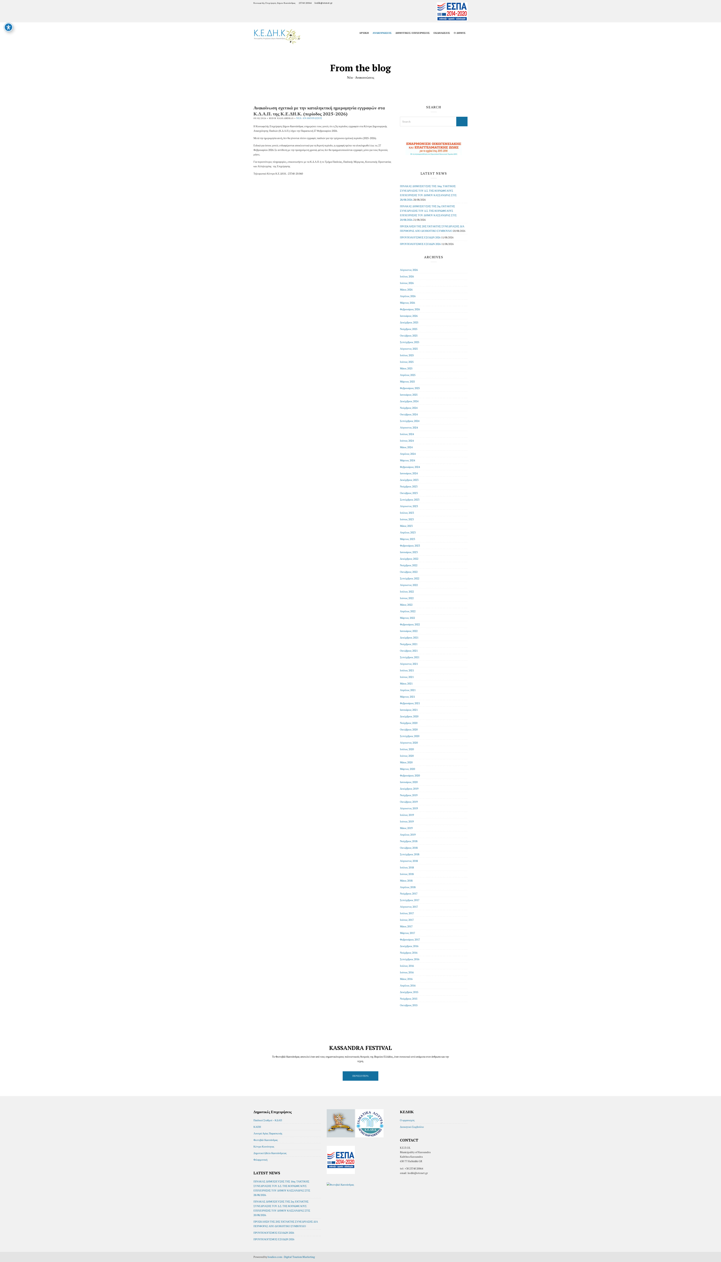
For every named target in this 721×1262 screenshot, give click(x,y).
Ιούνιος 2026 (407, 283)
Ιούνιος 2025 (407, 362)
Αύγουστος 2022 (409, 585)
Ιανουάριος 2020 (409, 782)
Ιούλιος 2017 (407, 913)
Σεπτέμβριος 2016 (409, 959)
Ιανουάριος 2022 (409, 631)
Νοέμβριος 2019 (408, 795)
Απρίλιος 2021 (408, 690)
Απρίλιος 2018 (408, 887)
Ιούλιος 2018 (407, 867)
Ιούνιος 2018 (407, 874)
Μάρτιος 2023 (407, 539)
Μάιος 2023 (406, 526)
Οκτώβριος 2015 (409, 1005)
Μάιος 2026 (406, 289)
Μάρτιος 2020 (407, 769)
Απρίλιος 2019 (408, 834)
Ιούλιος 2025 (407, 355)
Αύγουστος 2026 (409, 270)
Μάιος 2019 (406, 828)
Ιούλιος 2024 (407, 434)
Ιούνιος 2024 (407, 440)
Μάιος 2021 (406, 683)
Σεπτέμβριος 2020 (409, 736)
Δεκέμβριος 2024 (409, 401)
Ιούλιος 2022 (407, 591)
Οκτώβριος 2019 (409, 801)
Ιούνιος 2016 (407, 972)
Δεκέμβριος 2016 (409, 946)
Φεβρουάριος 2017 (410, 939)
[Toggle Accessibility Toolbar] (8, 27)
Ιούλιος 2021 (407, 670)
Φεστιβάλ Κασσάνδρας (265, 1140)
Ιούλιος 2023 (407, 512)
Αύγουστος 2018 (409, 861)
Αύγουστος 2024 (409, 427)
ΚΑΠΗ (257, 1127)
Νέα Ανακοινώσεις (309, 118)
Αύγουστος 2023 (409, 506)
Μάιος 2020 (406, 762)
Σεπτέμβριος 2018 (409, 854)
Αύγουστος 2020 (409, 742)
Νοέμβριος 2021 (408, 644)
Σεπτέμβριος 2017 (409, 900)
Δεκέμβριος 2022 (409, 558)
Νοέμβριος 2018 (408, 841)
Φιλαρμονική (260, 1159)
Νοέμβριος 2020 (408, 723)
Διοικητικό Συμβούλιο (412, 1127)
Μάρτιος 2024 (407, 460)
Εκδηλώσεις (442, 33)
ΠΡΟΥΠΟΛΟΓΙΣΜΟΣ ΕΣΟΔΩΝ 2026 (420, 237)
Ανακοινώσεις (382, 33)
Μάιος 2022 (406, 604)
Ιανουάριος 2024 (409, 473)
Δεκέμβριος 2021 (409, 637)
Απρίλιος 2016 (408, 985)
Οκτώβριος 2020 (409, 729)
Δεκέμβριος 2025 (409, 322)
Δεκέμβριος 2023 (409, 480)
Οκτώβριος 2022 (409, 572)
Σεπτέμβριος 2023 (409, 499)
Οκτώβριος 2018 (409, 847)
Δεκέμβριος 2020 (409, 716)
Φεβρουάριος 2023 (410, 545)
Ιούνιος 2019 (407, 821)
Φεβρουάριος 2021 (410, 703)
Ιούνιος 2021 (407, 677)
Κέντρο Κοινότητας (263, 1146)
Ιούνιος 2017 (407, 920)
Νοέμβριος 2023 (408, 486)
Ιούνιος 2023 (407, 519)
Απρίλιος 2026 (408, 296)
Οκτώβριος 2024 (409, 414)
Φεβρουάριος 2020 (410, 775)
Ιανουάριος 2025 (409, 394)
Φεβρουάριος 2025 (410, 388)
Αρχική (364, 33)
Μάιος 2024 (406, 447)
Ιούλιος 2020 (407, 749)
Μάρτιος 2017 (407, 933)
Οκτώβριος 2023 (409, 493)
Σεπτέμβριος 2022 (409, 578)
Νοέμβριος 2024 (408, 408)
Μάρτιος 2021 (407, 696)
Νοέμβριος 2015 (408, 998)
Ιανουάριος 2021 (409, 710)
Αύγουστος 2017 (409, 906)
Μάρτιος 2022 (407, 618)
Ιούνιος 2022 (407, 598)
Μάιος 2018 (406, 880)
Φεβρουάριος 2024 (410, 467)
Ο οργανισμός (407, 1120)
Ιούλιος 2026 (407, 276)
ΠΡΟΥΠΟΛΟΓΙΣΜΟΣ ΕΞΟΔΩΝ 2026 (420, 244)
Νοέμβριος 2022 (408, 565)
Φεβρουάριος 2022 (410, 624)
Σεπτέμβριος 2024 (409, 421)
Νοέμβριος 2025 (408, 329)
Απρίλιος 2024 (408, 454)
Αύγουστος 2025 (409, 348)
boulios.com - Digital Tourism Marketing (291, 1257)
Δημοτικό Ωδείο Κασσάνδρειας (270, 1153)
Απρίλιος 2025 (408, 375)
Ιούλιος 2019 (407, 815)
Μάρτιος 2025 (407, 381)
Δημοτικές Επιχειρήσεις (412, 33)
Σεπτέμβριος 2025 (409, 342)
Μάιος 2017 (406, 926)
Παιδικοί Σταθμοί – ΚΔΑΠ (267, 1120)
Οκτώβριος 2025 (409, 335)
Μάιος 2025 (406, 368)
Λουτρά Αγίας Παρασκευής (267, 1133)
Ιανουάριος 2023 (409, 552)
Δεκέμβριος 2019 (409, 788)
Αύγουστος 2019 (409, 808)
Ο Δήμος (460, 33)
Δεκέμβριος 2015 (409, 992)
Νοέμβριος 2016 (408, 952)
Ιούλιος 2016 (407, 966)
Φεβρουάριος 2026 (410, 309)
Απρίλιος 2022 (408, 611)
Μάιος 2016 (406, 979)
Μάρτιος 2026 (407, 302)
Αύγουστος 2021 (409, 664)
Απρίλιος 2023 (408, 532)
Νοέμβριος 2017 (408, 893)
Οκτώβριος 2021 (409, 650)
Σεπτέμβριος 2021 (409, 657)
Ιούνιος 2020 (407, 756)
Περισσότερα (360, 1076)
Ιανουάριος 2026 (409, 316)
